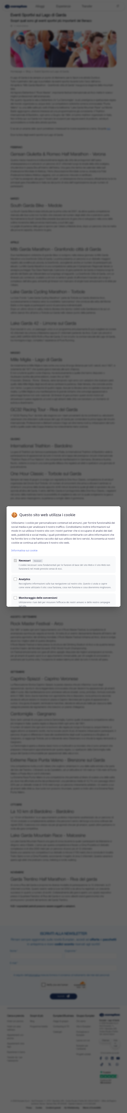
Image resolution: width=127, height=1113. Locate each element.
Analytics (24, 579)
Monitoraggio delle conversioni (38, 597)
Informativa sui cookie (24, 550)
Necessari (30, 560)
